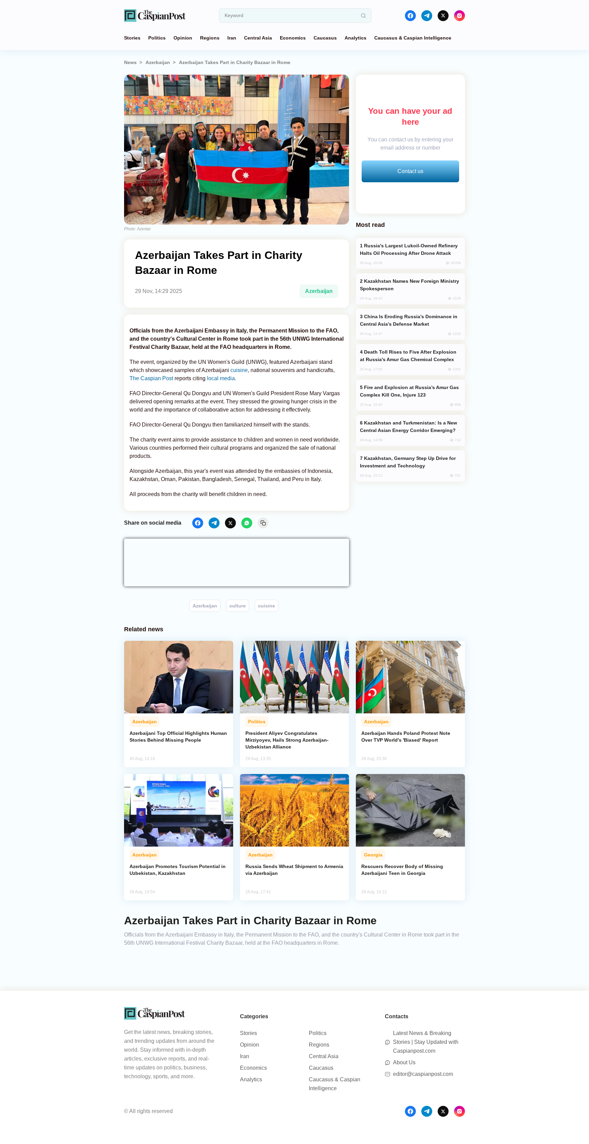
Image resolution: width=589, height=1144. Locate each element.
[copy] (263, 522)
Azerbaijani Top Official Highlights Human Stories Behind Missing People (178, 736)
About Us (404, 1062)
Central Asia (258, 38)
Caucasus (325, 38)
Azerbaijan (158, 62)
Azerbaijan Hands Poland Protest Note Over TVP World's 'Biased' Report (405, 736)
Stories (132, 38)
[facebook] (410, 15)
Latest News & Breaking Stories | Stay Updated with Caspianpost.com (425, 1042)
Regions (210, 38)
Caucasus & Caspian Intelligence (412, 38)
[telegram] (426, 15)
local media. (221, 378)
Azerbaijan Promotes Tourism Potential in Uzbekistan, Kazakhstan (178, 870)
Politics (157, 38)
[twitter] (443, 15)
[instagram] (459, 15)
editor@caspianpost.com (423, 1074)
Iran (231, 38)
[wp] (246, 522)
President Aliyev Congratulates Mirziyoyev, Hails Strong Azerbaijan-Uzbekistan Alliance (287, 739)
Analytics (355, 38)
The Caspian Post (152, 378)
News (130, 62)
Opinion (182, 38)
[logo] (154, 15)
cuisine (239, 370)
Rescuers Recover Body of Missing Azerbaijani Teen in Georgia (402, 870)
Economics (293, 38)
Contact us (410, 171)
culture (237, 605)
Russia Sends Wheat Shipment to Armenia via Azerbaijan (294, 870)
